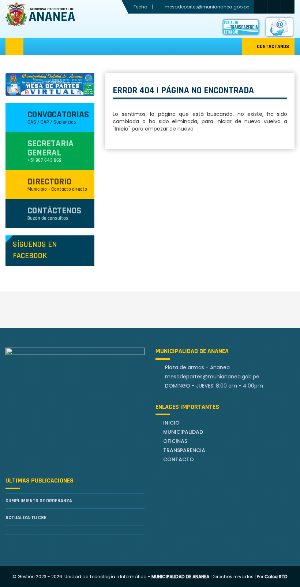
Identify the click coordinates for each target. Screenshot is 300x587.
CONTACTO (178, 459)
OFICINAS (175, 441)
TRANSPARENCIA (184, 450)
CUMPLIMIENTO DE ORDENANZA (38, 501)
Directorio (57, 184)
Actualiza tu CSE (25, 517)
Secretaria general (50, 151)
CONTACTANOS (273, 46)
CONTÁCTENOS (54, 213)
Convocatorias (58, 117)
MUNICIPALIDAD (183, 432)
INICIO (171, 422)
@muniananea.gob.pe (212, 376)
